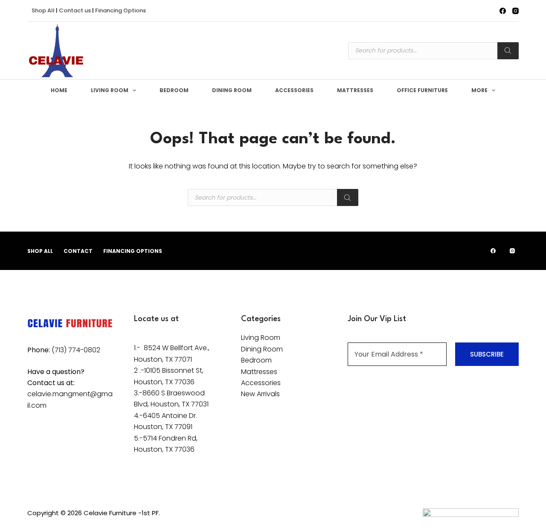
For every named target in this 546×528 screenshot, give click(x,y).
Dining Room (232, 90)
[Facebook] (503, 11)
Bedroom (174, 90)
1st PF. (151, 512)
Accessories (294, 90)
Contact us (75, 10)
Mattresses (355, 90)
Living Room (109, 90)
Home (59, 90)
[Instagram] (515, 11)
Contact (78, 251)
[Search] (508, 50)
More (479, 90)
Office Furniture (422, 90)
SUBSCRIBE (487, 354)
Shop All (43, 10)
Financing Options (120, 10)
